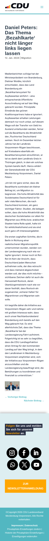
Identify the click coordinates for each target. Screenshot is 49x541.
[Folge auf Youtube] (36, 464)
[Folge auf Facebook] (24, 452)
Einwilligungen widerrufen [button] (24, 536)
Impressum (17, 525)
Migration (26, 58)
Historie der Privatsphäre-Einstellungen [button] (24, 533)
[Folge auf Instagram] (12, 452)
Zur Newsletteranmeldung (25, 486)
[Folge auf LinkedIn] (35, 452)
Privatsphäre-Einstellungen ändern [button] (24, 529)
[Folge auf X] (24, 464)
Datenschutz (31, 525)
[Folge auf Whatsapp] (12, 464)
